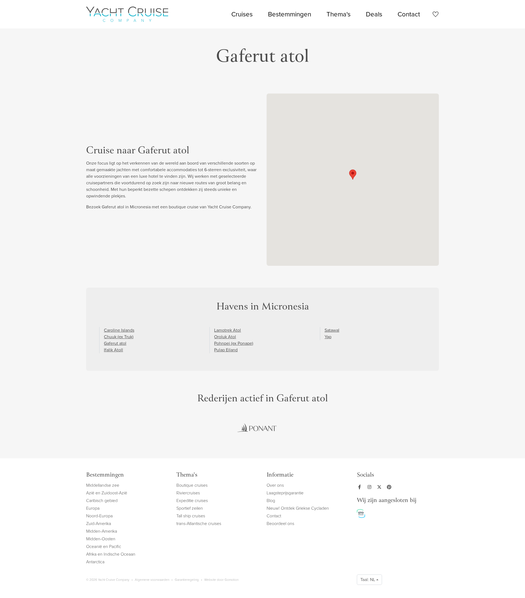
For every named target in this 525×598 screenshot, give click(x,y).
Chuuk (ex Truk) (118, 337)
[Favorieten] (435, 15)
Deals (374, 14)
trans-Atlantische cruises (198, 523)
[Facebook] (360, 487)
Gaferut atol (115, 343)
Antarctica (95, 562)
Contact (409, 14)
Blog (271, 500)
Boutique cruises (192, 485)
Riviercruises (188, 493)
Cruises (242, 14)
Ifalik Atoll (113, 350)
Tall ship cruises (190, 516)
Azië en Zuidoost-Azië (106, 493)
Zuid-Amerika (98, 523)
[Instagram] (370, 487)
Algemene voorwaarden (152, 579)
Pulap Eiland (226, 350)
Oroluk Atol (225, 337)
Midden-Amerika (101, 531)
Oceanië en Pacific (103, 546)
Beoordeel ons (280, 523)
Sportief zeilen (189, 508)
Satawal (332, 330)
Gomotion (231, 579)
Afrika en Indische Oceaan (110, 554)
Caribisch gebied (102, 500)
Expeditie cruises (192, 500)
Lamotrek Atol (227, 330)
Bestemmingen (289, 14)
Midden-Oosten (100, 539)
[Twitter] (380, 487)
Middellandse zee (102, 485)
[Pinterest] (390, 487)
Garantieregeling (187, 579)
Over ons (275, 485)
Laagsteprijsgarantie (285, 493)
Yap (328, 337)
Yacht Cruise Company (127, 14)
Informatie (280, 475)
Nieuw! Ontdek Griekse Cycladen (298, 508)
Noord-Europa (99, 516)
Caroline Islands (119, 330)
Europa (93, 508)
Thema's (338, 14)
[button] (352, 175)
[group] (257, 427)
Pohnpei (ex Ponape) (233, 343)
